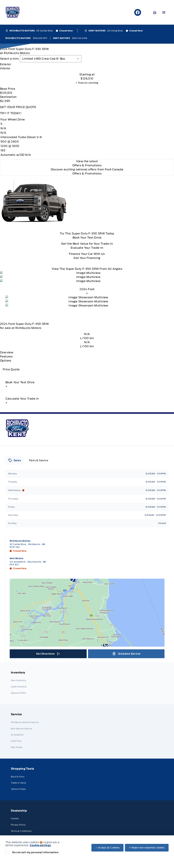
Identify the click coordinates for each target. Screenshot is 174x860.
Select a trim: (9, 58)
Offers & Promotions (87, 173)
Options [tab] (5, 360)
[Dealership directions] (87, 613)
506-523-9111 (40, 38)
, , (27, 545)
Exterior (5, 64)
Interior (5, 68)
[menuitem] (87, 683)
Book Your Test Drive (87, 237)
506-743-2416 (79, 38)
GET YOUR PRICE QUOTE (18, 107)
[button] (154, 12)
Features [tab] (6, 356)
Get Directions (47, 654)
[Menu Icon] (164, 12)
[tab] (87, 64)
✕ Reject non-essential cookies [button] (146, 847)
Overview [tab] (6, 352)
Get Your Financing (87, 258)
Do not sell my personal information (35, 852)
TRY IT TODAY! (10, 113)
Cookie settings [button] (40, 845)
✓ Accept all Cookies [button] (107, 847)
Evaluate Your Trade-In (87, 247)
